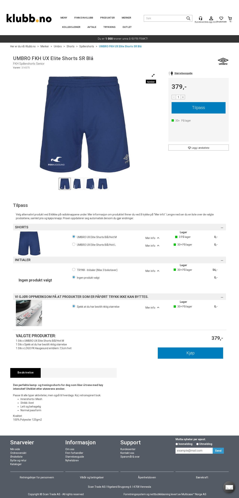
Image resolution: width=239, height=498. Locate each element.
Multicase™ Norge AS (193, 494)
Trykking (109, 27)
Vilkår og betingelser (92, 477)
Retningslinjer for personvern (37, 477)
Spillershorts (86, 46)
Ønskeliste (16, 456)
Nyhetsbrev (72, 460)
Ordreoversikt (18, 452)
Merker (126, 17)
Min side (15, 449)
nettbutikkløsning (160, 494)
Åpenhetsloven (147, 477)
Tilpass (198, 107)
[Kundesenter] (200, 18)
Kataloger (16, 464)
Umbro (58, 46)
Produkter (107, 17)
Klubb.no (31, 46)
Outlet (127, 27)
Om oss (69, 449)
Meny (63, 17)
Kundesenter (128, 449)
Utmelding (205, 443)
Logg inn (211, 18)
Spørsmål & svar (130, 456)
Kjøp (191, 353)
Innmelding (186, 443)
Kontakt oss (127, 452)
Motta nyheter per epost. (191, 439)
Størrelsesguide (74, 456)
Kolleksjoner (71, 27)
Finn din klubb (83, 17)
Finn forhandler (74, 452)
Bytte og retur (18, 460)
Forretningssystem (135, 494)
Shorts (71, 46)
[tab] (25, 373)
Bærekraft (202, 477)
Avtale (91, 27)
